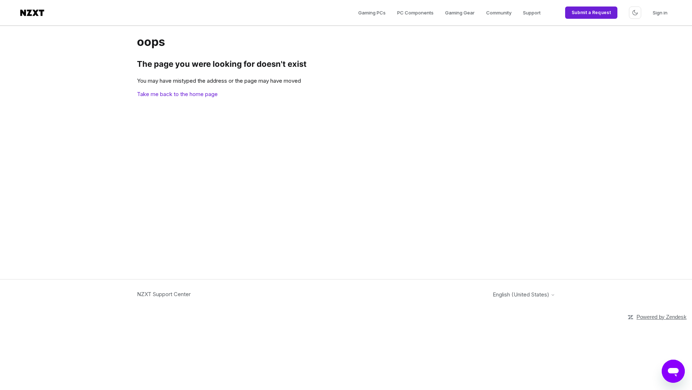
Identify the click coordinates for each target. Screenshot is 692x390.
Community (498, 13)
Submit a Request (591, 12)
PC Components (415, 13)
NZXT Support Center (164, 294)
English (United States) (522, 294)
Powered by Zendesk (661, 317)
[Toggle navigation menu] (635, 12)
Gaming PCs (372, 13)
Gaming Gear (460, 13)
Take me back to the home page (177, 94)
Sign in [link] (660, 13)
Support (532, 13)
